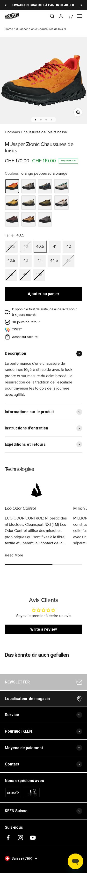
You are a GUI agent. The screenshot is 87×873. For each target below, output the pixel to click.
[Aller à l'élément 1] (35, 119)
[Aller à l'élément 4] (51, 119)
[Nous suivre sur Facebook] (8, 837)
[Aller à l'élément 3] (46, 119)
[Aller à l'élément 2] (41, 119)
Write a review (43, 629)
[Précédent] (6, 5)
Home (9, 29)
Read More (14, 555)
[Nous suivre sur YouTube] (32, 837)
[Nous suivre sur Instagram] (20, 837)
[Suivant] (81, 5)
